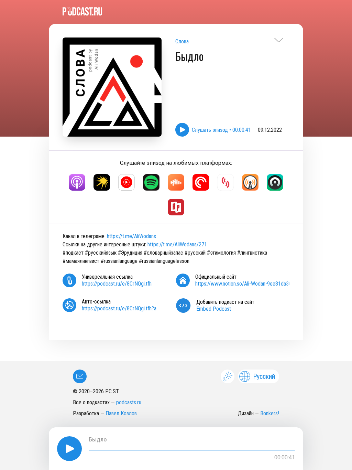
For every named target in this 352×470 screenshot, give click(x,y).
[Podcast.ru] (176, 11)
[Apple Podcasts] (77, 182)
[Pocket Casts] (200, 182)
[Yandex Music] (102, 182)
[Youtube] (126, 182)
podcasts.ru (128, 402)
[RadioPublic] (176, 207)
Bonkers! (269, 413)
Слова (182, 41)
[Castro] (275, 182)
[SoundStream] (225, 182)
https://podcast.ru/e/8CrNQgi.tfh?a (119, 308)
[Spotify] (151, 182)
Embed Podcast (213, 309)
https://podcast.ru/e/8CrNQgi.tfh (117, 283)
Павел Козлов (121, 413)
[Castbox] (176, 182)
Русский (264, 376)
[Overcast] (250, 182)
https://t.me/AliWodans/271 (177, 244)
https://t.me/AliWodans (131, 236)
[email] (80, 376)
